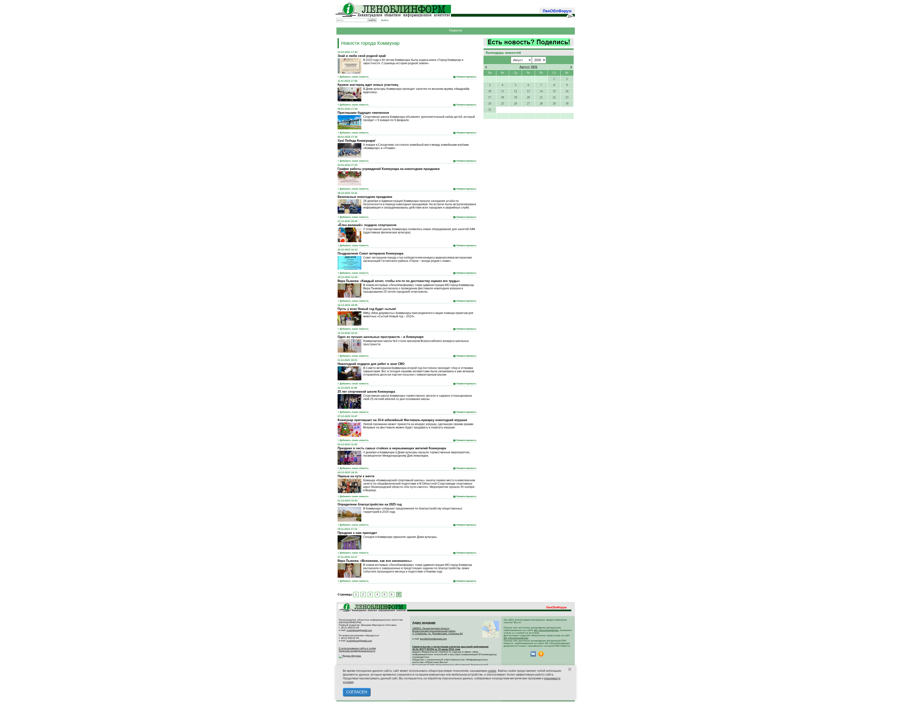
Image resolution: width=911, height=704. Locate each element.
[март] (486, 67)
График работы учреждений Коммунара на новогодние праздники (389, 169)
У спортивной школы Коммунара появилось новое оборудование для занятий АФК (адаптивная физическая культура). (419, 230)
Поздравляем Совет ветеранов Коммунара (370, 253)
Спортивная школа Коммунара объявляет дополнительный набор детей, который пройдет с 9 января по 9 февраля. (419, 118)
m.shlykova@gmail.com (359, 630)
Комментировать (466, 76)
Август (524, 67)
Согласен (356, 692)
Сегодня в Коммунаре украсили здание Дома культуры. (400, 537)
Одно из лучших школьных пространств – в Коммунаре (380, 337)
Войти (384, 20)
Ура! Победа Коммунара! (356, 140)
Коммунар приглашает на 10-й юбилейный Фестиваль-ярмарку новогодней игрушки (402, 420)
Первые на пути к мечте (356, 476)
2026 (534, 67)
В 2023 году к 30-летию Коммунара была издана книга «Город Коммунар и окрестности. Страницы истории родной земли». (413, 61)
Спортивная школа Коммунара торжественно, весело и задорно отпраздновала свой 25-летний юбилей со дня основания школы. (417, 397)
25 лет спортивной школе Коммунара (366, 391)
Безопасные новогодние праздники (365, 197)
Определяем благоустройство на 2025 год (370, 504)
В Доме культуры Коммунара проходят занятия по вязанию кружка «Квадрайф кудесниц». (416, 90)
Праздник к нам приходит (357, 533)
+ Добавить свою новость (353, 76)
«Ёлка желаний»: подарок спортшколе (367, 225)
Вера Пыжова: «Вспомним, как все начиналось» (375, 561)
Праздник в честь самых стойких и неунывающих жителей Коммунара (392, 448)
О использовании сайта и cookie (357, 648)
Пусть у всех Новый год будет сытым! (367, 309)
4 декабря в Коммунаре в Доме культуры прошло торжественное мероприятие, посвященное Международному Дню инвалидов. (416, 454)
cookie (492, 670)
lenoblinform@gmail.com (433, 638)
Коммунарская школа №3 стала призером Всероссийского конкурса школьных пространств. (416, 342)
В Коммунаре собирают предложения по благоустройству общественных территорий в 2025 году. (412, 510)
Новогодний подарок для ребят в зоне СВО (371, 364)
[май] (571, 67)
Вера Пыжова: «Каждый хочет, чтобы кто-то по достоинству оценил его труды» (399, 281)
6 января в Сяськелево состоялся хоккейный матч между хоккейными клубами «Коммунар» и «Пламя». (416, 146)
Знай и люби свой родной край (362, 56)
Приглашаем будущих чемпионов (363, 112)
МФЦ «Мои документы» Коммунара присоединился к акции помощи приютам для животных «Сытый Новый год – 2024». (418, 314)
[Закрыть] (569, 669)
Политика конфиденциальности (357, 650)
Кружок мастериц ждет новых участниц (368, 84)
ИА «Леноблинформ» (546, 630)
